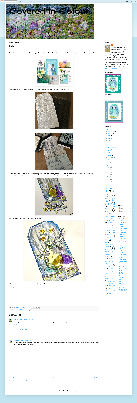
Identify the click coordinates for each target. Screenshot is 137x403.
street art (109, 280)
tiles (105, 281)
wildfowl (111, 291)
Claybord (107, 198)
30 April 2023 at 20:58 (22, 330)
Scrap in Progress (121, 276)
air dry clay (110, 222)
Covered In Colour (49, 11)
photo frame (107, 270)
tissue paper (111, 281)
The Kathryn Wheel (122, 284)
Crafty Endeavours (122, 231)
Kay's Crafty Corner (122, 251)
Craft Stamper (123, 228)
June (109, 138)
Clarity (121, 224)
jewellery (106, 253)
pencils (111, 268)
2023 (108, 129)
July (109, 136)
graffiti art (111, 251)
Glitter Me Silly (123, 242)
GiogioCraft (110, 204)
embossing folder (110, 237)
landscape (107, 256)
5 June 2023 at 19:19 (25, 340)
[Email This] (31, 308)
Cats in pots (111, 145)
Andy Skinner (122, 222)
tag (34, 310)
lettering (111, 258)
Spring (31, 310)
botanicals (112, 229)
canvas (108, 230)
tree (105, 285)
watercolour (112, 287)
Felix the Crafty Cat (19, 319)
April (109, 143)
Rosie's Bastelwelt (122, 273)
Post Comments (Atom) (23, 381)
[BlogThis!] (33, 308)
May (109, 140)
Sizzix (106, 211)
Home (54, 378)
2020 (108, 167)
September (111, 131)
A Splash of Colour (122, 219)
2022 (108, 163)
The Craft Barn (123, 281)
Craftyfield (16, 340)
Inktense (107, 210)
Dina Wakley (122, 234)
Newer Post (13, 378)
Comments (123, 211)
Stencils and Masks (110, 215)
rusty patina (112, 275)
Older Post (96, 378)
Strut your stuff (112, 147)
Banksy (109, 193)
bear (112, 227)
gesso (106, 249)
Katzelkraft (26, 310)
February (110, 157)
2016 (108, 177)
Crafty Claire (116, 45)
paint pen (107, 266)
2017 (108, 174)
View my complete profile (111, 68)
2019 (108, 170)
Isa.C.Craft (20, 310)
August (110, 133)
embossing (107, 236)
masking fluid (108, 259)
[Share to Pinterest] (39, 308)
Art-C (113, 191)
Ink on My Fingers (122, 244)
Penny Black (122, 267)
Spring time (111, 150)
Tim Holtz (121, 287)
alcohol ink (108, 224)
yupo (110, 293)
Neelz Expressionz (122, 258)
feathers (111, 242)
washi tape (112, 285)
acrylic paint (111, 220)
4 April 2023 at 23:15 (30, 319)
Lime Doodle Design (122, 255)
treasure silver (110, 283)
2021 (108, 165)
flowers (106, 244)
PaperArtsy (122, 265)
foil (110, 244)
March (110, 155)
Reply (15, 324)
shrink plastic (110, 276)
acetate (16, 310)
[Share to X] (35, 308)
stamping (107, 278)
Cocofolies (122, 226)
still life (113, 278)
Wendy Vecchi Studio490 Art (123, 289)
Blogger (76, 391)
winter (106, 293)
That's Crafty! (122, 279)
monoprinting (108, 265)
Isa (46, 53)
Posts (121, 208)
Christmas (108, 196)
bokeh (106, 229)
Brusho (107, 195)
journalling (107, 254)
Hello (109, 152)
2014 (108, 181)
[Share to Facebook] (37, 308)
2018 (108, 172)
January (110, 160)
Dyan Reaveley (123, 236)
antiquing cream (108, 225)
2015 (108, 179)
